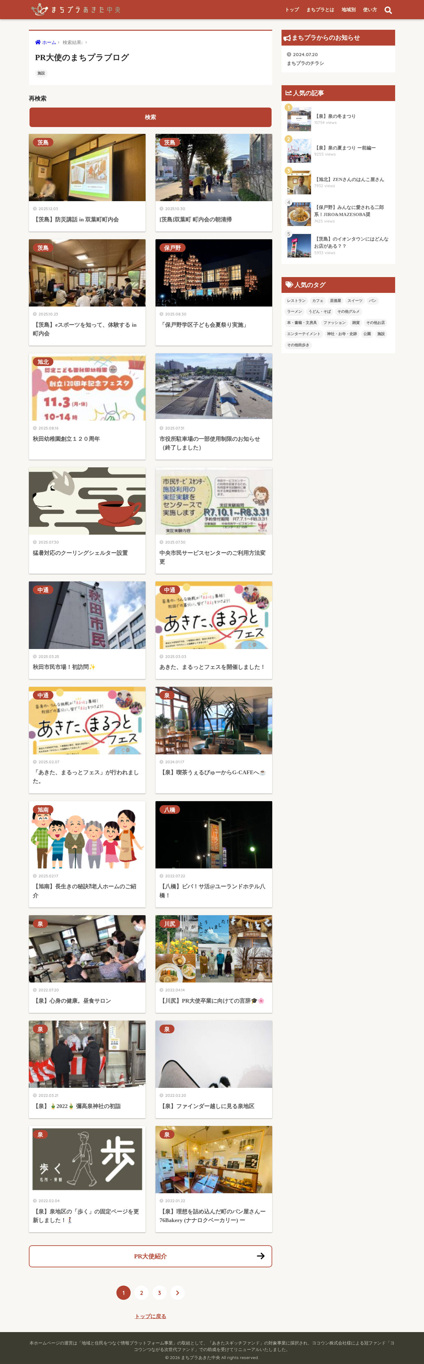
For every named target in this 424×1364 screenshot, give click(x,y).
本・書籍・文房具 (302, 322)
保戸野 (172, 247)
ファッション (334, 322)
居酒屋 (335, 300)
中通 (43, 590)
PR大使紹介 (150, 1256)
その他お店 (375, 322)
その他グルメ (348, 311)
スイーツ (355, 300)
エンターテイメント (304, 334)
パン (373, 300)
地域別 (349, 9)
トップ (292, 9)
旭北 (43, 361)
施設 (41, 73)
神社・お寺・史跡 (342, 334)
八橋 (169, 809)
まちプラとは (320, 9)
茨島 (43, 142)
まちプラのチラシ (305, 58)
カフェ (317, 300)
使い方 (370, 9)
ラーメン (294, 311)
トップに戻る (150, 1316)
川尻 (169, 923)
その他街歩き (298, 345)
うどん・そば (320, 311)
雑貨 (356, 322)
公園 (367, 334)
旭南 (43, 809)
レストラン (296, 300)
